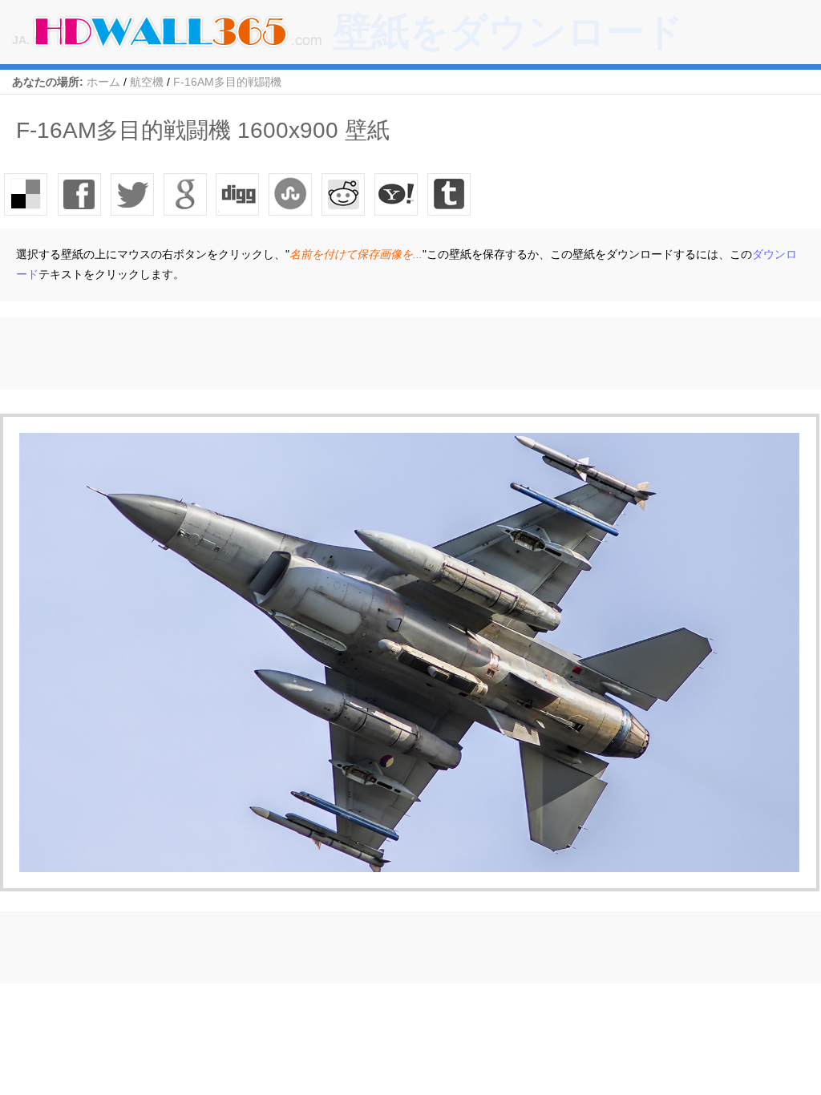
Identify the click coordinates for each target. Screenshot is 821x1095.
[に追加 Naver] (291, 194)
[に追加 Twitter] (132, 194)
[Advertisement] (292, 353)
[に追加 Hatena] (397, 194)
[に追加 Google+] (185, 194)
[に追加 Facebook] (79, 194)
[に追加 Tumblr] (450, 194)
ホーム (103, 81)
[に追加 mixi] (344, 194)
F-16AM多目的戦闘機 (227, 81)
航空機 (147, 81)
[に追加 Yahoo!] (238, 194)
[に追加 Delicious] (26, 194)
